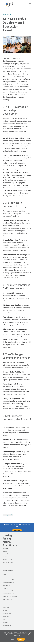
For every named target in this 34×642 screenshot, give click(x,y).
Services (5, 610)
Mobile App (6, 607)
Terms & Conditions (8, 570)
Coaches (5, 628)
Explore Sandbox (7, 613)
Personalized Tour (7, 605)
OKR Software (6, 585)
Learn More (17, 530)
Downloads (5, 622)
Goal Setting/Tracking (8, 582)
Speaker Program (7, 559)
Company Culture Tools (8, 593)
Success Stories (7, 625)
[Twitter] (6, 545)
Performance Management (10, 596)
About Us (5, 551)
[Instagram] (10, 545)
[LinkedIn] (16, 545)
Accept (21, 639)
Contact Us (5, 554)
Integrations (6, 602)
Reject (12, 639)
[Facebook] (3, 545)
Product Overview (7, 577)
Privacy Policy (6, 565)
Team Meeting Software (9, 591)
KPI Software (6, 588)
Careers (5, 556)
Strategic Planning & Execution (10, 579)
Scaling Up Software (8, 599)
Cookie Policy (6, 568)
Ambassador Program (8, 562)
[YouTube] (13, 545)
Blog (4, 619)
